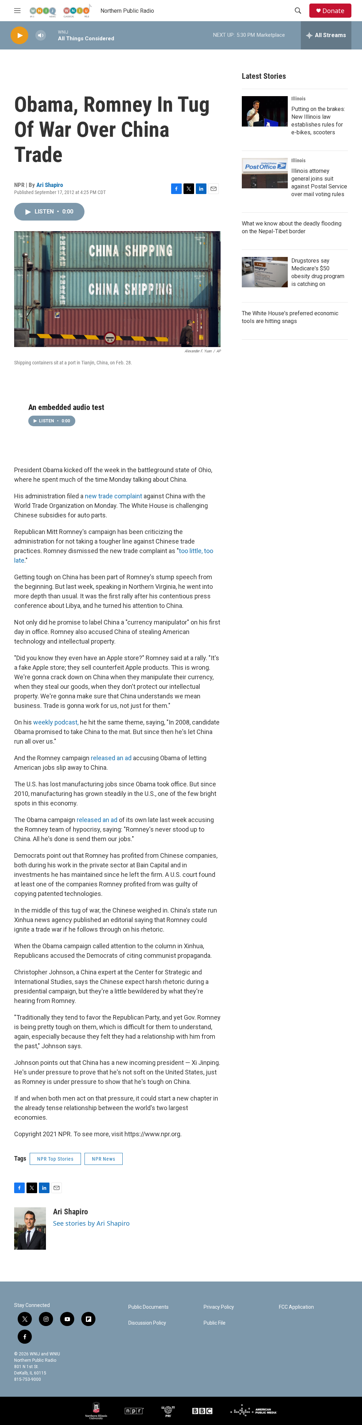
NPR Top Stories (55, 1159)
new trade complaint (114, 496)
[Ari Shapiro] (30, 1228)
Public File (215, 1323)
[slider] (52, 35)
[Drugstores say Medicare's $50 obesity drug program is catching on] (265, 272)
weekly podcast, (55, 722)
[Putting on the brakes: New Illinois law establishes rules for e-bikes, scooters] (265, 111)
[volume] (41, 35)
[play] (19, 35)
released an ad (111, 758)
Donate (333, 10)
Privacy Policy (219, 1307)
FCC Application (296, 1307)
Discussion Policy (147, 1323)
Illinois (298, 98)
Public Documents (148, 1307)
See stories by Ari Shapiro (91, 1223)
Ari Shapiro (49, 184)
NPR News (103, 1159)
